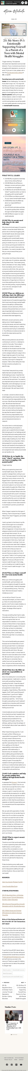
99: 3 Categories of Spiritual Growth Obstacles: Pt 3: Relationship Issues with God (14, 1026)
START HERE (13, 124)
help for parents (7, 970)
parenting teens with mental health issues (13, 976)
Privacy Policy (8, 1059)
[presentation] (14, 1015)
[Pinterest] (12, 1065)
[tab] (11, 1034)
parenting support (7, 973)
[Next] (21, 1021)
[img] (19, 125)
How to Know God (8, 1057)
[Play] (14, 130)
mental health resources (18, 970)
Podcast (15, 38)
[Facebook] (7, 1065)
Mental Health (8, 38)
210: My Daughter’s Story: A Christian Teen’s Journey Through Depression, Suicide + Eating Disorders (7, 990)
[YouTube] (21, 1065)
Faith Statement (19, 1057)
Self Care (20, 38)
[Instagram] (16, 1065)
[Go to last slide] (7, 1021)
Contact (21, 1059)
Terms (15, 1059)
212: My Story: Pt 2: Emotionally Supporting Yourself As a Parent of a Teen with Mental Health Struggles (21, 990)
